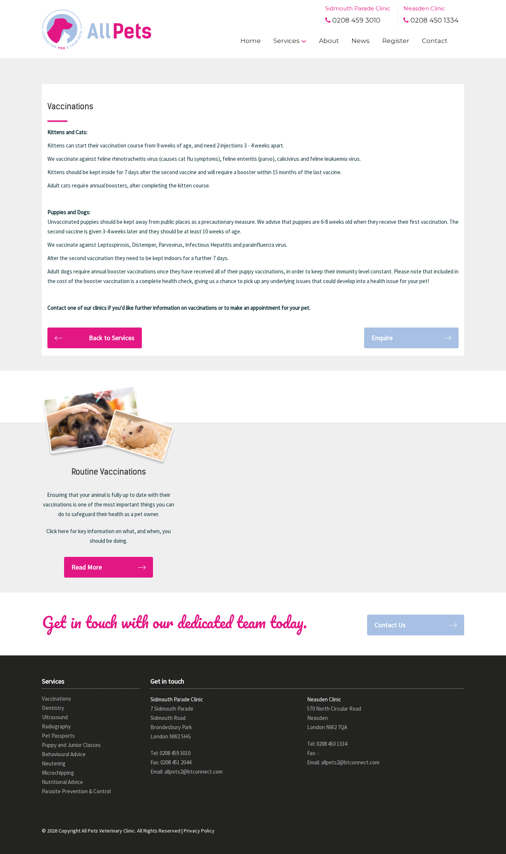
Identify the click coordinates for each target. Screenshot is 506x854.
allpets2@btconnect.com (193, 771)
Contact (434, 40)
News (361, 40)
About (329, 40)
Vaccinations (56, 698)
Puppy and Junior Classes (71, 744)
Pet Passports (58, 735)
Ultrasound (55, 717)
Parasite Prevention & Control (76, 791)
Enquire (382, 337)
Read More (86, 567)
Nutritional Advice (62, 781)
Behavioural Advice (64, 754)
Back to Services (111, 337)
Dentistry (53, 707)
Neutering (54, 763)
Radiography (56, 726)
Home (250, 40)
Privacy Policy (199, 830)
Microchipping (58, 772)
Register (395, 40)
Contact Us (390, 625)
